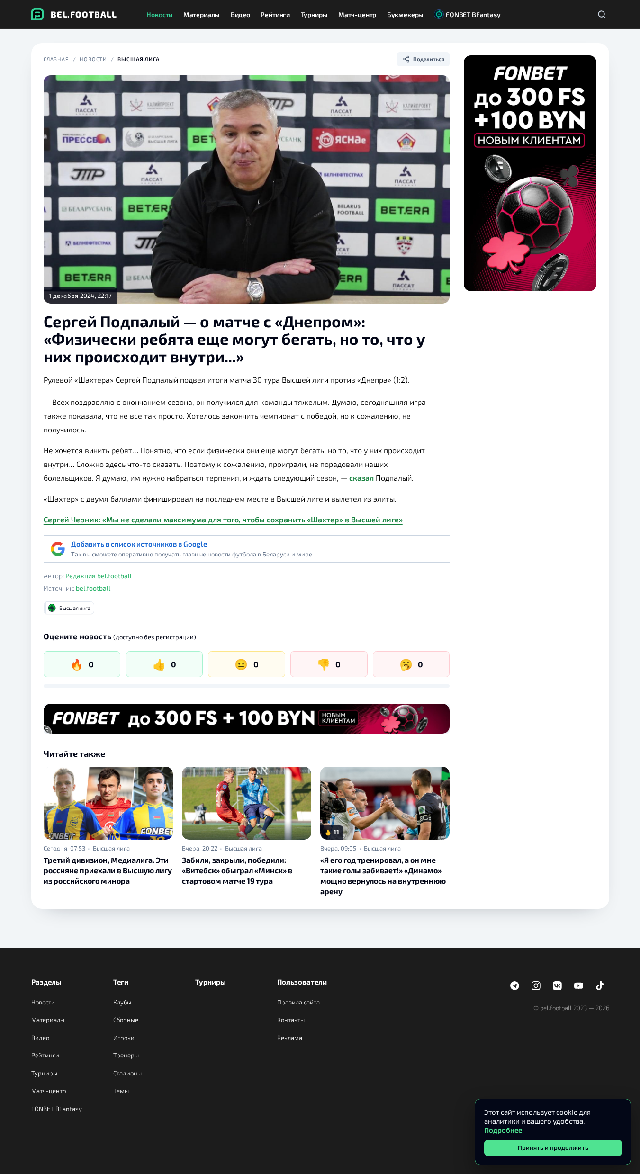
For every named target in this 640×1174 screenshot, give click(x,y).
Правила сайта (298, 1002)
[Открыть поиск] (602, 14)
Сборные (125, 1019)
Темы (121, 1090)
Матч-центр (48, 1090)
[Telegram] (515, 986)
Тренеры (126, 1055)
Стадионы (127, 1073)
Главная (56, 59)
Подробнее (503, 1130)
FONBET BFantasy (56, 1108)
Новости (93, 59)
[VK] (558, 986)
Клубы (122, 1002)
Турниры (44, 1073)
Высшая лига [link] (111, 848)
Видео (40, 1037)
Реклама (289, 1037)
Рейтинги (45, 1055)
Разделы (46, 981)
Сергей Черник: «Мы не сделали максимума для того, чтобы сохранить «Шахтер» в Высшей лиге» (223, 519)
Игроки (124, 1037)
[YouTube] (579, 986)
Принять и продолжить (553, 1147)
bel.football (93, 588)
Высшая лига (138, 59)
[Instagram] (536, 986)
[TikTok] (600, 986)
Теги (120, 981)
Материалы (47, 1019)
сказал (361, 477)
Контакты (291, 1019)
